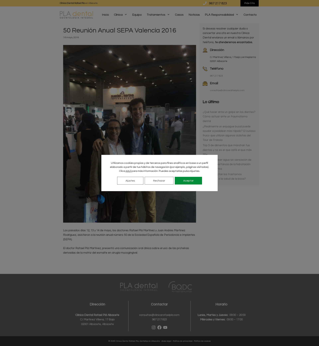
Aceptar (188, 180)
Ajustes (130, 180)
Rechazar (159, 180)
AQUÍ (128, 171)
